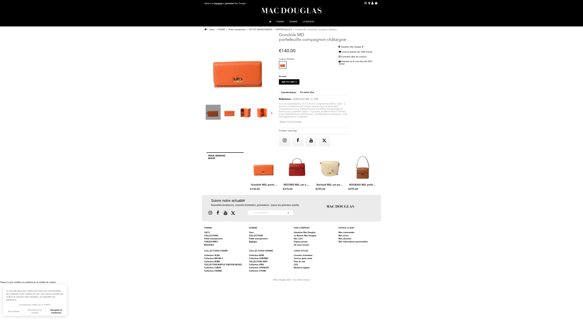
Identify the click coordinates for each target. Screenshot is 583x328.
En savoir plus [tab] (307, 92)
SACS (207, 232)
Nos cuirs (298, 238)
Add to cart (288, 82)
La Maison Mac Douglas (305, 235)
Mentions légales (302, 267)
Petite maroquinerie (213, 238)
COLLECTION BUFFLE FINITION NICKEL (223, 264)
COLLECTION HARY (258, 261)
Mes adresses (345, 238)
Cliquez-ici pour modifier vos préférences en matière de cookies (28, 282)
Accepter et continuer (56, 311)
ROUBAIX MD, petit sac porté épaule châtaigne (362, 185)
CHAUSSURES (211, 242)
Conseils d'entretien (303, 255)
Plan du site (299, 261)
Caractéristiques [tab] (288, 92)
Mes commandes (347, 232)
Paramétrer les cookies (35, 311)
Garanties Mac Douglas (351, 47)
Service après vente (303, 258)
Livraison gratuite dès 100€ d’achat (356, 52)
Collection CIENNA (213, 271)
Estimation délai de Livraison (354, 57)
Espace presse (300, 242)
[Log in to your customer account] (372, 3)
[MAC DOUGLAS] (340, 206)
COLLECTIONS (211, 235)
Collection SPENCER (259, 267)
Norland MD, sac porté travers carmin (329, 185)
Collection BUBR (212, 261)
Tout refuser (13, 311)
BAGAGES (209, 245)
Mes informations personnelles (353, 242)
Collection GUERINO (258, 258)
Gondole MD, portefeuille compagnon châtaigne (264, 185)
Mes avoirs (344, 235)
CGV (296, 264)
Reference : (285, 99)
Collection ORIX (256, 264)
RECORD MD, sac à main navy (297, 185)
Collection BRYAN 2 (213, 258)
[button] (252, 172)
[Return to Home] (205, 29)
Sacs (251, 232)
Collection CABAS (212, 267)
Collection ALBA (212, 255)
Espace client (346, 228)
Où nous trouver (301, 245)
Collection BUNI (256, 255)
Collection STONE (257, 271)
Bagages (253, 242)
